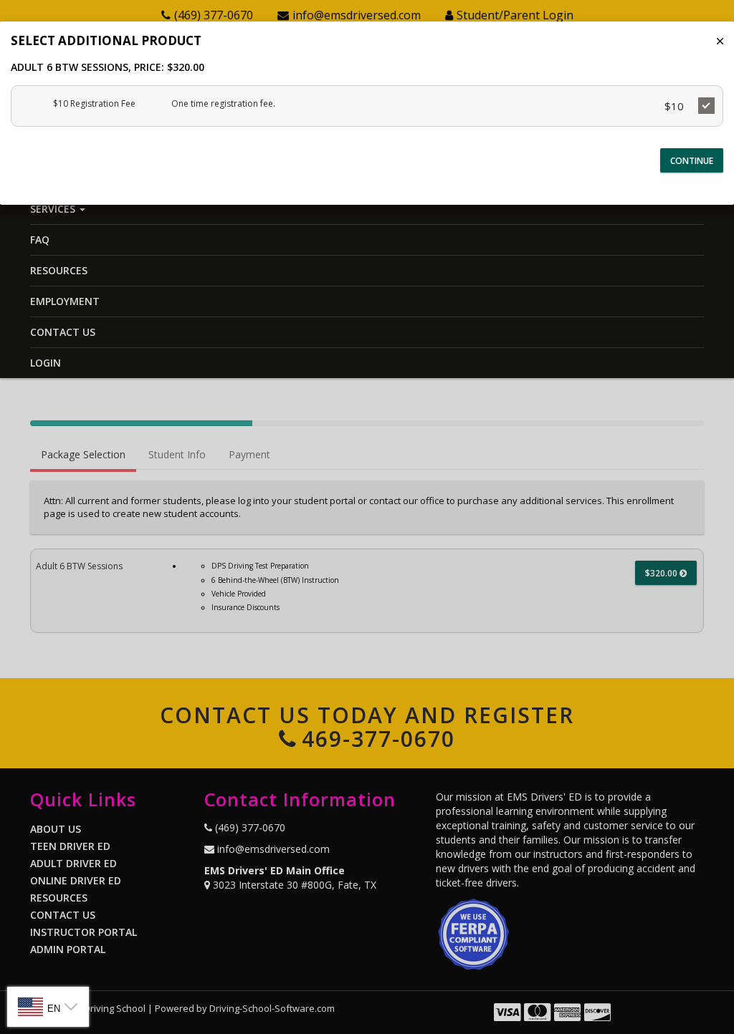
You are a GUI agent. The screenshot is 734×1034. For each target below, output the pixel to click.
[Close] (720, 41)
